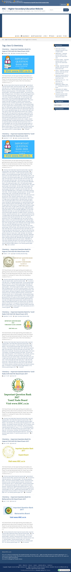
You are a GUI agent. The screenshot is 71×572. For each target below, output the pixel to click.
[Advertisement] (35, 24)
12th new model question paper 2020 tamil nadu (13, 187)
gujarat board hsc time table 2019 (21, 116)
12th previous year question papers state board (23, 351)
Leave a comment (11, 244)
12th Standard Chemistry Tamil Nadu (17, 352)
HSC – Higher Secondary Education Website (22, 9)
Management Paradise (13, 559)
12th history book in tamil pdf (23, 180)
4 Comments (16, 307)
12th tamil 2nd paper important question (17, 192)
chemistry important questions (17, 102)
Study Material (25, 36)
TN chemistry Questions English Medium (20, 365)
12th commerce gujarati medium (17, 92)
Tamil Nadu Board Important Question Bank (19, 171)
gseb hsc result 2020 (6, 108)
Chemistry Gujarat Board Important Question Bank (15, 85)
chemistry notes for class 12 (8, 104)
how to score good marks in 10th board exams (17, 199)
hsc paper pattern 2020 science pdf (19, 206)
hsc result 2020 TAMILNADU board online (22, 211)
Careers (60, 36)
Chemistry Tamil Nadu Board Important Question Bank (16, 170)
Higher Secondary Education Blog (20, 53)
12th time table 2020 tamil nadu (19, 193)
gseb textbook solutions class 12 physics (23, 111)
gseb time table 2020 (6, 113)
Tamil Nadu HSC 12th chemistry (12, 231)
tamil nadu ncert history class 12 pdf (12, 233)
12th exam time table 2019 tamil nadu (21, 178)
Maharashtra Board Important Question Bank (19, 533)
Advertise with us (42, 565)
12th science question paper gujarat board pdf (19, 98)
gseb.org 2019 (15, 113)
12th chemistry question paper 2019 (15, 177)
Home (18, 36)
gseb (33, 105)
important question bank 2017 (8, 427)
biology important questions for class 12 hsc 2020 (17, 194)
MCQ (45, 36)
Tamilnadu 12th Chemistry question (21, 430)
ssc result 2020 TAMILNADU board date (13, 224)
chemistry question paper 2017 (18, 539)
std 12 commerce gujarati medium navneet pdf (23, 126)
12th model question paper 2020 (12, 183)
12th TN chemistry (18, 353)
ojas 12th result (14, 123)
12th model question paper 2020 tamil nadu (19, 184)
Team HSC (14, 376)
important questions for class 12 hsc (18, 217)
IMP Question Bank (37, 36)
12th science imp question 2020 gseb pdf (11, 97)
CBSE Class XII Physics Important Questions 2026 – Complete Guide (61, 50)
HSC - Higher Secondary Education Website (11, 39)
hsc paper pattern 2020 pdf (24, 205)
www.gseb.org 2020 (27, 127)
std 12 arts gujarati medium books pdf (18, 124)
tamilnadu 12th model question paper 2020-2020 (17, 234)
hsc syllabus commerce (22, 212)
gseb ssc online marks (9, 111)
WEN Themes (47, 570)
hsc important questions (15, 202)
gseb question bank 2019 (17, 108)
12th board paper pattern (25, 175)
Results (52, 36)
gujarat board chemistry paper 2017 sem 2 (24, 489)
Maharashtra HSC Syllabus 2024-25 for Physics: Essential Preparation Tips (62, 91)
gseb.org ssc (21, 113)
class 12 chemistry (27, 105)
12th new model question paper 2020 (25, 186)
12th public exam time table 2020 (22, 189)
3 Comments (28, 492)
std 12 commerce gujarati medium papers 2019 (12, 127)
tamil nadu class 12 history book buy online (14, 228)
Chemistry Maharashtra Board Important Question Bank (16, 532)
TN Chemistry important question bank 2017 (16, 431)
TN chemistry (29, 241)
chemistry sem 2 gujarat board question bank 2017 (18, 486)
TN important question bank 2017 (21, 433)
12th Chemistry (9, 422)
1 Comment (26, 129)
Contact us (49, 565)
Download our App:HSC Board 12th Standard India (36, 2)
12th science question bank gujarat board (22, 289)
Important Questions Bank (19, 86)
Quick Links (63, 4)
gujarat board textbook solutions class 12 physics (17, 119)
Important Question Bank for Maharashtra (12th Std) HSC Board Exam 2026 (62, 76)
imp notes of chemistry (18, 355)
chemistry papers (18, 104)
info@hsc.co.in (18, 1)
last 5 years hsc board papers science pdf (19, 219)
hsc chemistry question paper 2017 (15, 492)
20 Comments (26, 542)
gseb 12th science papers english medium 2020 (12, 107)
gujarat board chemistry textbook (17, 298)
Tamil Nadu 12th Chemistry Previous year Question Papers (17, 428)
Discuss (30, 565)
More (65, 36)
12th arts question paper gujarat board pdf (20, 89)
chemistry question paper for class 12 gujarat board (16, 485)
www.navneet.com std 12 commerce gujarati (11, 129)
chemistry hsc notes (6, 102)
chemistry (19, 101)
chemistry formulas (26, 101)
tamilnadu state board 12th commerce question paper (19, 240)
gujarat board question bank (16, 300)
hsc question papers (11, 208)
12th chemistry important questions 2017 (22, 422)
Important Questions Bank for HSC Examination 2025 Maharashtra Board (61, 95)
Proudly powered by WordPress (28, 570)
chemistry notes (28, 102)
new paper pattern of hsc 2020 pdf (15, 222)
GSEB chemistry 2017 (11, 488)
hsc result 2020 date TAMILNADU (19, 209)
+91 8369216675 (8, 1)
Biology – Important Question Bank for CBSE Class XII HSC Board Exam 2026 (62, 67)
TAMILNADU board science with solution (15, 239)
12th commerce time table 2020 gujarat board (24, 94)
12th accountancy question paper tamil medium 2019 (18, 174)
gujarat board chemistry (24, 114)
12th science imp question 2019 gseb (25, 95)
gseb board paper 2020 (28, 107)
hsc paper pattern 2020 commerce (9, 205)
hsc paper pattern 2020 (28, 203)
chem (10, 196)
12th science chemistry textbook (9, 95)
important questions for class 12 (14, 214)
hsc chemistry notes (28, 120)
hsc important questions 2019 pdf (9, 121)
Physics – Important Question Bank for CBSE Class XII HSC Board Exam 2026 (62, 72)
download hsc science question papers (10, 197)
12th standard (19, 190)
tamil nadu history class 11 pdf (16, 230)
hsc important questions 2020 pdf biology (13, 203)
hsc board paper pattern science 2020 (13, 200)
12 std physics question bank (16, 88)
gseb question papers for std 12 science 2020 (18, 110)
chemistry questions (18, 105)
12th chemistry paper (20, 91)
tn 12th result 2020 (21, 241)
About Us (25, 565)
